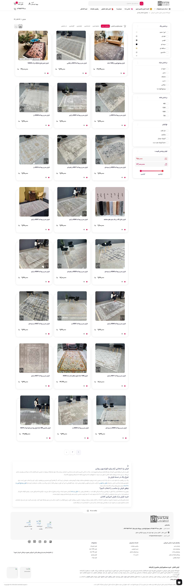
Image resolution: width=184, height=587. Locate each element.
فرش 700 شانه (93, 552)
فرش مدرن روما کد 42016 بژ (41, 167)
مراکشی (163, 85)
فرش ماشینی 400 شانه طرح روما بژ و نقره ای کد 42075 (35, 428)
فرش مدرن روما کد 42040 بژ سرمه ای (115, 272)
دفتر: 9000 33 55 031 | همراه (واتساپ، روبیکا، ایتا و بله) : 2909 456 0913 (143, 529)
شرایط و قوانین (176, 558)
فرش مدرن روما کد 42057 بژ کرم (40, 220)
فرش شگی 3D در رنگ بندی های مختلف (115, 220)
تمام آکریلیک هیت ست (159, 143)
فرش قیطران (89, 577)
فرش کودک (94, 558)
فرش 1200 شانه (93, 549)
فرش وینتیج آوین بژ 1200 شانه (116, 63)
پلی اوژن (163, 131)
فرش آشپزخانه (93, 546)
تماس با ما (127, 9)
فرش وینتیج (94, 555)
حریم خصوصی (135, 549)
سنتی (164, 73)
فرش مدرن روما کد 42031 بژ (79, 324)
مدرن (164, 81)
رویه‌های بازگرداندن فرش (174, 555)
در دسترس (64, 26)
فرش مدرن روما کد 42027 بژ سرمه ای (39, 324)
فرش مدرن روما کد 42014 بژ (118, 115)
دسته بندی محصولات (162, 9)
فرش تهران (127, 577)
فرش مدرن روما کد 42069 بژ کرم (40, 272)
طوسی (164, 40)
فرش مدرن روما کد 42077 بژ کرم (40, 376)
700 (164, 116)
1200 (164, 108)
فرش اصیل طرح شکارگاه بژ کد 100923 (38, 63)
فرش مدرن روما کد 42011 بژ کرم (116, 376)
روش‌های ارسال (176, 549)
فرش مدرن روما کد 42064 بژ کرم (116, 324)
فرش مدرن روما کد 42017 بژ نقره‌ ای (77, 167)
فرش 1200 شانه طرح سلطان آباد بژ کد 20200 (75, 376)
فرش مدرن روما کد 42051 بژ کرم (78, 115)
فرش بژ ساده (74, 492)
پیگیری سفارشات (94, 9)
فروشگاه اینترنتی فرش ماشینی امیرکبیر (160, 13)
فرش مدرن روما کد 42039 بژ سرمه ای (115, 167)
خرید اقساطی (83, 9)
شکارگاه (164, 77)
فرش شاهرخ (104, 577)
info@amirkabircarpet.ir (155, 536)
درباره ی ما (119, 9)
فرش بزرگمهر (111, 577)
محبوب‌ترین (96, 26)
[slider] (162, 171)
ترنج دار (163, 69)
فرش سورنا (97, 577)
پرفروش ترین (105, 26)
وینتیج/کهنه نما (161, 89)
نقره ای (164, 36)
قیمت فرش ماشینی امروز (142, 9)
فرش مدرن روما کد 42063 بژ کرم (78, 220)
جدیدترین (87, 26)
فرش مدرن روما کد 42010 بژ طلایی (77, 63)
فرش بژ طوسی (103, 483)
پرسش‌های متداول (134, 552)
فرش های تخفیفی (106, 9)
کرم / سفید (163, 32)
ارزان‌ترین (79, 26)
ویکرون (163, 135)
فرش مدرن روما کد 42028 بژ (41, 115)
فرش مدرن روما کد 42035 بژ (80, 428)
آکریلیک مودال (162, 139)
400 (164, 104)
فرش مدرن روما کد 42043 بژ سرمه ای (116, 428)
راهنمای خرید (177, 546)
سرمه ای (163, 44)
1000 (164, 112)
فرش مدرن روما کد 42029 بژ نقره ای (77, 272)
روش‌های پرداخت (176, 552)
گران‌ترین (71, 26)
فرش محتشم (133, 577)
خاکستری (163, 52)
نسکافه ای (163, 48)
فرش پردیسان (119, 577)
